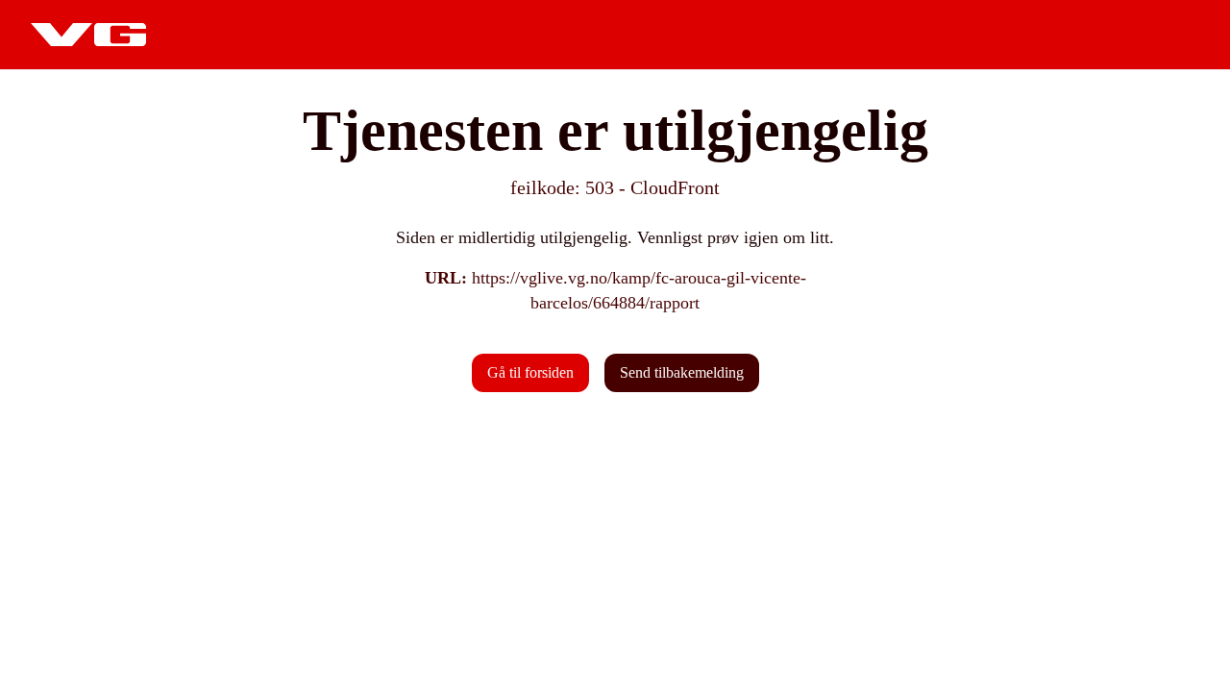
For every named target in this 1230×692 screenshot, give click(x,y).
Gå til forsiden (530, 372)
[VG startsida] (88, 34)
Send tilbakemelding (682, 372)
